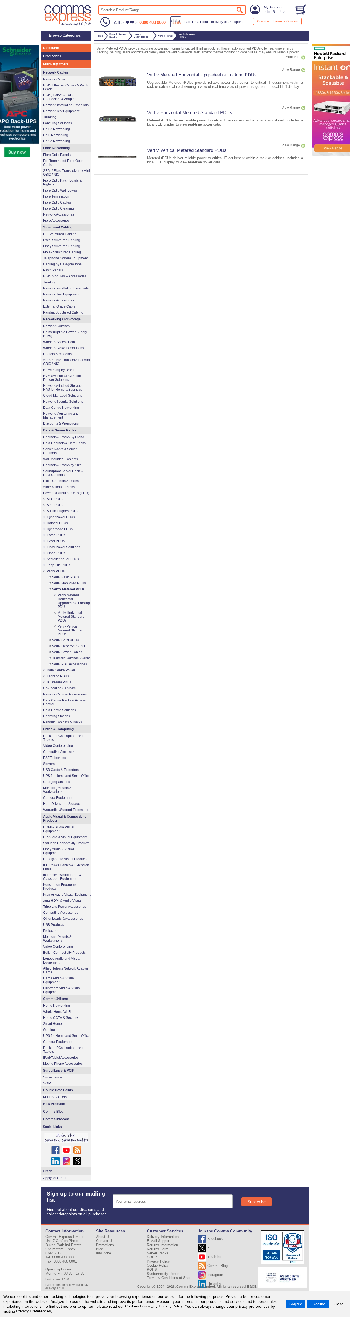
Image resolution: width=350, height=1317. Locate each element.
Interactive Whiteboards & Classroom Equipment (62, 877)
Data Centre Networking (61, 408)
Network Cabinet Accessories (65, 694)
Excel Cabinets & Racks (61, 481)
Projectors (50, 931)
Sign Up (279, 12)
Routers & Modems (57, 354)
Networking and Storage (62, 319)
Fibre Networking (56, 148)
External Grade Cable (59, 306)
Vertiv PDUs (56, 571)
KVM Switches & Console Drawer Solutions (62, 378)
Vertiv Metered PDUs (68, 589)
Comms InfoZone (56, 1119)
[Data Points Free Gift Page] (207, 26)
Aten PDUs (55, 505)
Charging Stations (56, 716)
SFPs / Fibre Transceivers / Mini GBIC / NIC (66, 172)
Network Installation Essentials (66, 105)
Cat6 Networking (55, 135)
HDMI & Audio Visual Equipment (58, 829)
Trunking (49, 117)
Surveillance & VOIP (58, 1070)
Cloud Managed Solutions (62, 396)
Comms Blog (53, 1111)
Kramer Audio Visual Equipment (67, 895)
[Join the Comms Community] (66, 1138)
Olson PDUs (56, 553)
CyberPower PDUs (61, 517)
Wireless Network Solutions (63, 348)
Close (338, 1304)
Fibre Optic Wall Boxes (60, 190)
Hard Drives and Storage (61, 804)
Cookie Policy (158, 1265)
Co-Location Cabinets (59, 688)
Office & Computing (58, 729)
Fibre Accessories (56, 220)
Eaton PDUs (56, 535)
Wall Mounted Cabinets (60, 459)
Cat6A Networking (56, 129)
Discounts (51, 48)
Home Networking (56, 1006)
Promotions (52, 56)
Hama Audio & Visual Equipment (59, 980)
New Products (54, 1104)
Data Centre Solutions (59, 710)
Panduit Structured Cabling (63, 312)
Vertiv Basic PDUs (65, 577)
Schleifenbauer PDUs (63, 559)
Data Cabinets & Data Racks (64, 443)
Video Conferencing (58, 746)
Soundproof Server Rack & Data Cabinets (63, 473)
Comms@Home (55, 999)
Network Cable (54, 79)
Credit (47, 1171)
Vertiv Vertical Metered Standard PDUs (187, 150)
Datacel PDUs (57, 523)
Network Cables (55, 72)
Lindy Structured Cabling (61, 246)
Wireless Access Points (60, 342)
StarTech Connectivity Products (66, 843)
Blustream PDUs (59, 682)
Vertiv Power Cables (67, 652)
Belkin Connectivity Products (64, 953)
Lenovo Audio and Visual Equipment (61, 960)
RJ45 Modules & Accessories (64, 276)
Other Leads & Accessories (63, 919)
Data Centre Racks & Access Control (64, 702)
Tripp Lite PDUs (58, 565)
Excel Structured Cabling (61, 240)
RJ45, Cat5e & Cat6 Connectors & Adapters (60, 97)
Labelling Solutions (57, 123)
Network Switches (56, 326)
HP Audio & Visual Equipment (65, 837)
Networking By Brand (59, 370)
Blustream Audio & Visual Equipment (62, 990)
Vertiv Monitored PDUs (69, 583)
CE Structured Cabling (60, 234)
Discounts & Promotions (61, 423)
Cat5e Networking (56, 141)
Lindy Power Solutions (63, 547)
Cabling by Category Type (62, 264)
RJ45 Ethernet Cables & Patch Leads (65, 87)
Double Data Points (58, 1090)
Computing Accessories (60, 752)
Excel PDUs (56, 541)
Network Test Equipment (61, 111)
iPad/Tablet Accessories (60, 1058)
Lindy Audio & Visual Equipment (58, 851)
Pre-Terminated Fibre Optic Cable (63, 163)
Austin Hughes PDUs (62, 511)
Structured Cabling (57, 227)
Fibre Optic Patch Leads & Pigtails (62, 182)
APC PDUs (55, 499)
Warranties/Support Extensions (66, 810)
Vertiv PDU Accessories (69, 664)
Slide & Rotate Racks (59, 487)
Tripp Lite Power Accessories (64, 907)
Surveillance (52, 1077)
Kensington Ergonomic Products (60, 886)
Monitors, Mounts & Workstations (57, 790)
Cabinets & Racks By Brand (63, 437)
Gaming (49, 1030)
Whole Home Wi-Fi (57, 1012)
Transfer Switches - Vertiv (71, 658)
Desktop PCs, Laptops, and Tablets (63, 738)
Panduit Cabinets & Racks (62, 722)
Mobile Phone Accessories (63, 1064)
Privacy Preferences (33, 1311)
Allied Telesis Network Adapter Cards (65, 970)
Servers (49, 764)
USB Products (53, 925)
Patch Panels (53, 270)
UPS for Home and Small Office (66, 776)
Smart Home (52, 1024)
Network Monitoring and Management (61, 415)
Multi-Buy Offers (56, 64)
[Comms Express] (68, 25)
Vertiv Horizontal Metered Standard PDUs (189, 112)
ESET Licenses (54, 758)
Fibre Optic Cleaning (58, 208)
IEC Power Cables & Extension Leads (66, 867)
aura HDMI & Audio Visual (62, 901)
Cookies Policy (137, 1306)
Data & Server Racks (59, 430)
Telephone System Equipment (65, 258)
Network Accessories (58, 214)
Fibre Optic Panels (57, 155)
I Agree (295, 1304)
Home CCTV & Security (60, 1018)
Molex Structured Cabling (62, 252)
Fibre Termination (56, 196)
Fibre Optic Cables (57, 202)
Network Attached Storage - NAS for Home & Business (63, 387)
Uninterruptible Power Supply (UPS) (65, 334)
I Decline (317, 1304)
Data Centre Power (61, 670)
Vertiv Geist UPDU (65, 640)
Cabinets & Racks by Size (62, 465)
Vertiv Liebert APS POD (69, 646)
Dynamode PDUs (60, 529)
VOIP (47, 1083)
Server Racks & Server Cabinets (60, 451)
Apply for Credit (54, 1178)
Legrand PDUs (58, 676)
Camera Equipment (57, 798)
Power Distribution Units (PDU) (66, 493)
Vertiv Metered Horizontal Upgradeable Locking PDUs (202, 74)
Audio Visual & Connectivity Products (64, 818)
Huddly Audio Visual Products (65, 859)
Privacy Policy (171, 1306)
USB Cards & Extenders (61, 770)
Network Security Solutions (63, 402)
